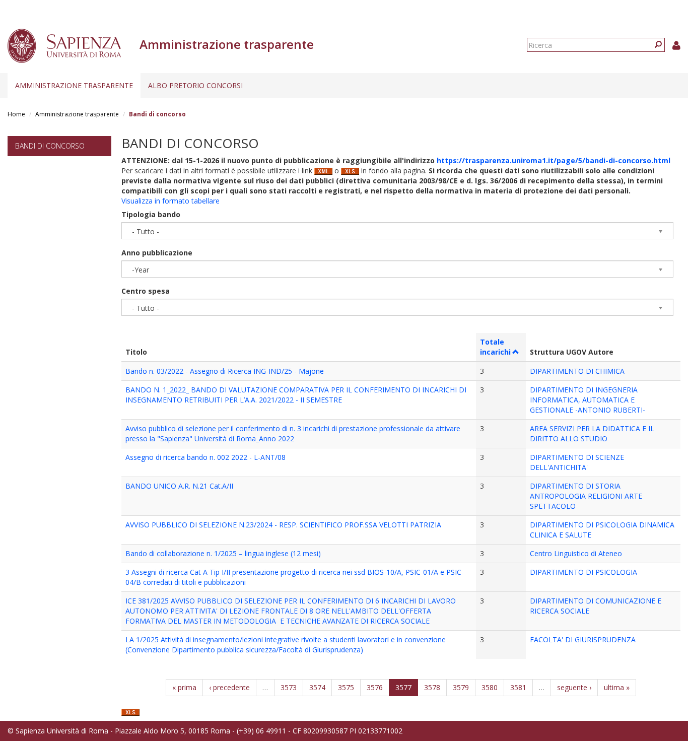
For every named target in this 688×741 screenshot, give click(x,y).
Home (16, 114)
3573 (289, 687)
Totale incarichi (495, 347)
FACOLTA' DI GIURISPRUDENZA (583, 639)
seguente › (574, 687)
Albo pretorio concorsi (195, 85)
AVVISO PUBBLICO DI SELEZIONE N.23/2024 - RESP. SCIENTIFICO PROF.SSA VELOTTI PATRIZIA (283, 524)
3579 (461, 687)
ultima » (617, 687)
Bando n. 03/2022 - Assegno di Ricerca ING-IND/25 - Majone (224, 371)
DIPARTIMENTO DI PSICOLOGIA (583, 572)
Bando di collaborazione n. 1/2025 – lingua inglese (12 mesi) (223, 553)
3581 (518, 687)
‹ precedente (229, 687)
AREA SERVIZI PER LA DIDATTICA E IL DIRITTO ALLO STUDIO (592, 433)
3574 (317, 687)
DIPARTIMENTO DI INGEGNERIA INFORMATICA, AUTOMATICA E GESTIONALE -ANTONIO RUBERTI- (587, 400)
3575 (346, 687)
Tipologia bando (150, 214)
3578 (432, 687)
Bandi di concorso (50, 146)
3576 (375, 687)
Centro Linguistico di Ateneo (576, 553)
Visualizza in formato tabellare (170, 201)
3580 (489, 687)
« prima (184, 687)
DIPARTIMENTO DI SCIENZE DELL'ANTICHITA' (577, 462)
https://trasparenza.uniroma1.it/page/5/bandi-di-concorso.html (553, 160)
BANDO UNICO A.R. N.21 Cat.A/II (179, 486)
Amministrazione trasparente (74, 85)
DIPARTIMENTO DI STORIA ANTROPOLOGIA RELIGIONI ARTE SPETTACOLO (586, 496)
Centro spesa (145, 291)
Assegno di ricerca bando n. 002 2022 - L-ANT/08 (205, 457)
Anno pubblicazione (156, 252)
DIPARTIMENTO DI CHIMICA (577, 371)
